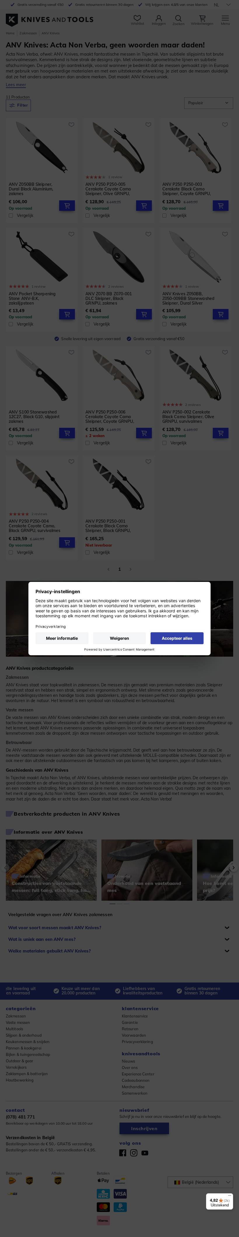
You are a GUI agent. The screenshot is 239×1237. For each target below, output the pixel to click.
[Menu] (229, 1196)
